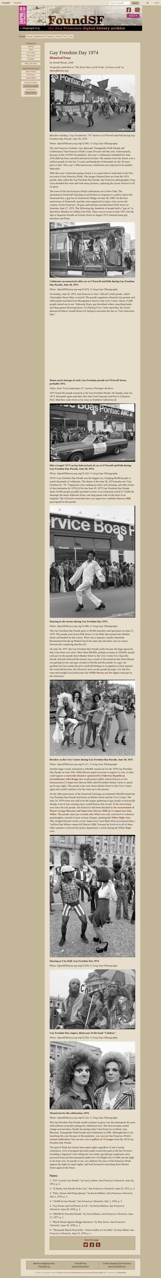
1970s (31, 50)
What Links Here (31, 64)
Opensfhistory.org (59, 70)
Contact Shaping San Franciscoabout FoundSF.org (117, 1265)
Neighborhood (39, 36)
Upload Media (31, 78)
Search (135, 3)
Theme (58, 36)
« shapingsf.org (30, 28)
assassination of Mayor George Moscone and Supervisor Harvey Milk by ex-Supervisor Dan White (92, 811)
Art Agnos (114, 672)
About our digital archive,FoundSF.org (44, 1265)
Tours (65, 36)
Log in (157, 3)
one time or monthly (31, 86)
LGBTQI (31, 46)
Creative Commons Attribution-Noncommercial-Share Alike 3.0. (81, 1273)
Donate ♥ (133, 16)
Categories (30, 43)
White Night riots (120, 817)
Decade (29, 36)
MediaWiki (122, 1273)
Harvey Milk (124, 498)
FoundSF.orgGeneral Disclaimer (80, 1265)
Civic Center (30, 53)
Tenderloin (31, 59)
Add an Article (31, 72)
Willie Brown (96, 672)
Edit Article (31, 75)
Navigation (18, 3)
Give (71, 36)
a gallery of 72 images (102, 1139)
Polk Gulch (31, 56)
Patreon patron (31, 93)
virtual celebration (60, 1139)
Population (50, 36)
